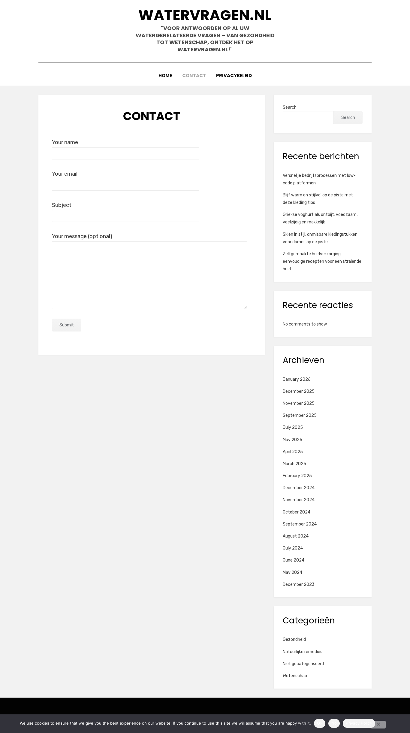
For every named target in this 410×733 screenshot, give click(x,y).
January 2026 (297, 379)
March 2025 (294, 463)
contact (194, 75)
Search (290, 107)
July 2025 (293, 427)
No (334, 723)
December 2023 (299, 584)
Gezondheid (294, 639)
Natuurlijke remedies (302, 651)
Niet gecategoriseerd (303, 663)
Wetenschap (295, 675)
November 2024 (299, 499)
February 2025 (297, 475)
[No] (378, 724)
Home (165, 75)
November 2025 (299, 403)
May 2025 (292, 439)
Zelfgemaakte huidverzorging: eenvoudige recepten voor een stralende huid (322, 261)
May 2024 (292, 572)
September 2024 (300, 524)
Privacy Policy (359, 723)
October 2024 (296, 512)
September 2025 (300, 415)
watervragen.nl (205, 15)
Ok (319, 723)
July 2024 (293, 548)
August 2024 (296, 536)
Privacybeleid (234, 75)
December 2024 (299, 487)
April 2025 (293, 451)
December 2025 (299, 391)
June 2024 (293, 560)
